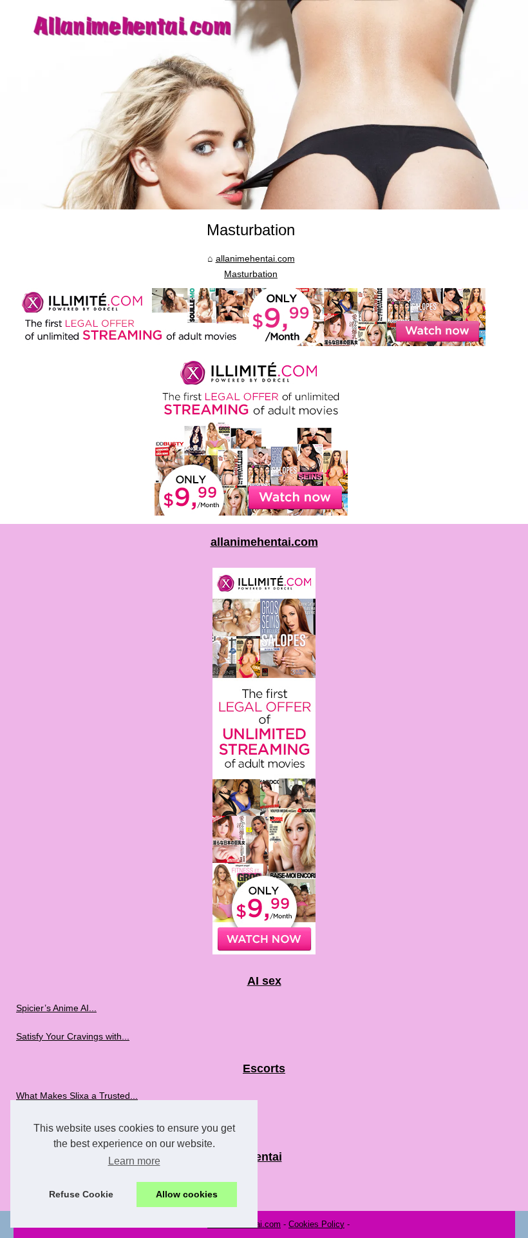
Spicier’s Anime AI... (56, 1008)
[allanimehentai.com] (264, 104)
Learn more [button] (134, 1161)
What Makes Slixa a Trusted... (77, 1095)
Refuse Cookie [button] (81, 1194)
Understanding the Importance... (82, 1124)
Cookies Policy (316, 1224)
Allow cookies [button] (187, 1194)
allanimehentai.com (255, 258)
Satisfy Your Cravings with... (72, 1036)
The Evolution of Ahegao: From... (83, 1183)
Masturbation (251, 274)
